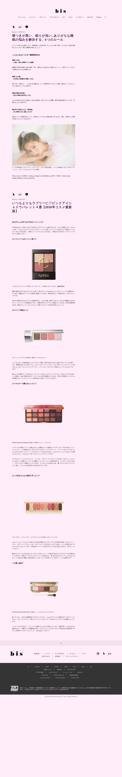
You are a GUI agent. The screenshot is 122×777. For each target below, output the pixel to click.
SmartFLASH (71, 669)
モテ (63, 17)
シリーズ (47, 653)
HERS (66, 666)
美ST (83, 666)
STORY (56, 666)
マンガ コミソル (67, 672)
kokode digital (60, 677)
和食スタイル (47, 669)
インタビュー (80, 17)
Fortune (98, 17)
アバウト (84, 653)
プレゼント (72, 653)
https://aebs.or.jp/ (63, 689)
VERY (47, 666)
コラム (70, 17)
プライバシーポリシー (72, 656)
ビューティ (32, 17)
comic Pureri (53, 672)
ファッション (22, 17)
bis (91, 666)
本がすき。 (80, 672)
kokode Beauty (59, 675)
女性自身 (59, 669)
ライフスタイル (54, 17)
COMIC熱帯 (39, 672)
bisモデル (90, 17)
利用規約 (57, 656)
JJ (28, 666)
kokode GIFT (75, 677)
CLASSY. (37, 666)
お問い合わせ (46, 656)
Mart (74, 666)
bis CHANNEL (59, 653)
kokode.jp (45, 675)
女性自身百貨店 (73, 675)
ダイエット (42, 17)
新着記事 (36, 653)
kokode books (45, 677)
